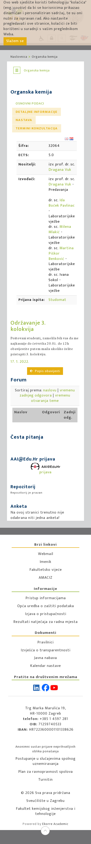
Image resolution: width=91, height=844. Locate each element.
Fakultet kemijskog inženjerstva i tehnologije (45, 811)
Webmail (45, 554)
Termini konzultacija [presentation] (37, 128)
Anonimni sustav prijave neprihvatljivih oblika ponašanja (45, 749)
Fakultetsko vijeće (45, 570)
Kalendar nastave (45, 666)
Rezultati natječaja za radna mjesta (45, 622)
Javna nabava (45, 658)
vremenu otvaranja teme (50, 398)
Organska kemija (45, 56)
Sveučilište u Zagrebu (45, 801)
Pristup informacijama (45, 598)
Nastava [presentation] (24, 120)
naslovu (49, 390)
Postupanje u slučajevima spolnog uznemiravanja (45, 761)
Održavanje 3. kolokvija (28, 326)
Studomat (57, 300)
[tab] (30, 104)
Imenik (45, 562)
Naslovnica (18, 56)
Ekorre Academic (55, 824)
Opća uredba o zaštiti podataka (45, 606)
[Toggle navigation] (17, 70)
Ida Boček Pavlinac (62, 203)
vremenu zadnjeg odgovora (47, 393)
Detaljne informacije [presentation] (36, 112)
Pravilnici (45, 642)
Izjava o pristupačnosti (45, 614)
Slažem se (15, 41)
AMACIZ (45, 578)
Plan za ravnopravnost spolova (45, 772)
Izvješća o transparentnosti (45, 650)
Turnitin (45, 780)
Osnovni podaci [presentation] (30, 103)
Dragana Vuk (60, 170)
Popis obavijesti (47, 371)
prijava (45, 472)
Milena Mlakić (60, 229)
